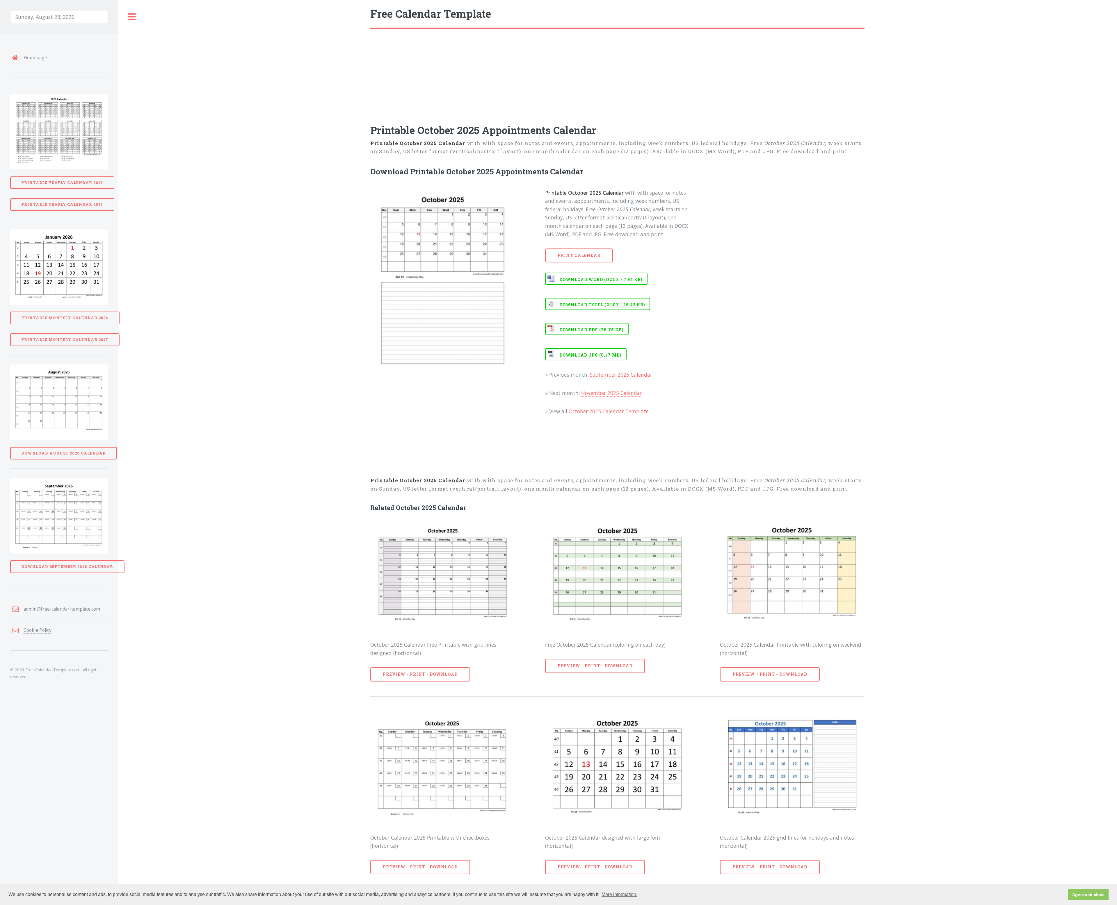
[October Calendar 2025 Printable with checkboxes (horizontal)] (442, 767)
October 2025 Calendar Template (609, 411)
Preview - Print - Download (420, 674)
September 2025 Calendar (621, 374)
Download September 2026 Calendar (67, 566)
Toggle (131, 17)
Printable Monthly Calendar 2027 (64, 339)
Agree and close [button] (1088, 894)
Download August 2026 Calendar (63, 453)
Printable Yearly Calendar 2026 (62, 182)
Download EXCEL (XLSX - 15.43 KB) (602, 304)
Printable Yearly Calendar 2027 (62, 204)
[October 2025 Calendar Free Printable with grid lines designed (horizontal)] (442, 574)
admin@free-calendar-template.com (62, 609)
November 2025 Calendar (611, 392)
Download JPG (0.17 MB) (590, 355)
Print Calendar (579, 255)
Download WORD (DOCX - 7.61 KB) (601, 279)
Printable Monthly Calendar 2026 (64, 317)
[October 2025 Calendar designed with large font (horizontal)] (617, 767)
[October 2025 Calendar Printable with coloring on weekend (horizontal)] (792, 574)
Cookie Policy (37, 630)
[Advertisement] (544, 72)
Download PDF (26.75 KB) (591, 329)
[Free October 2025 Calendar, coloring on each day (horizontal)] (617, 574)
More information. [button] (619, 894)
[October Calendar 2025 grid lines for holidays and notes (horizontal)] (792, 767)
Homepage (35, 57)
